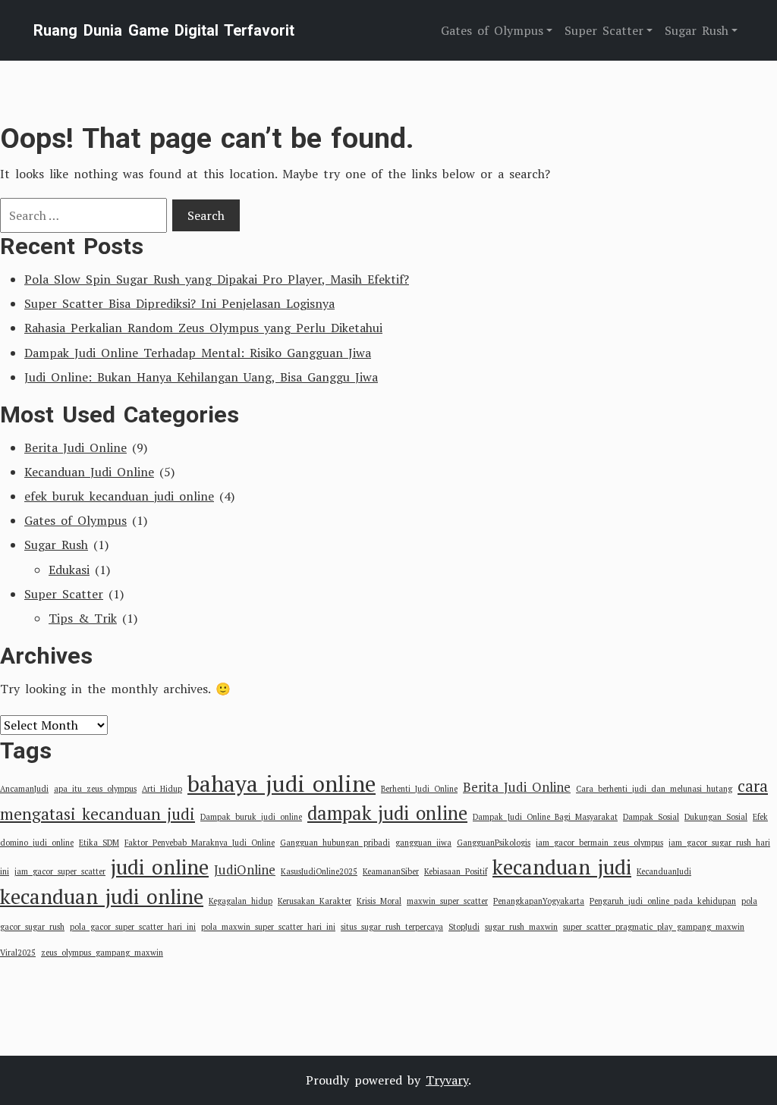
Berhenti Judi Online (419, 788)
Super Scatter (63, 593)
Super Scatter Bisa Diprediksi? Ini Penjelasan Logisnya (179, 303)
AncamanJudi (24, 788)
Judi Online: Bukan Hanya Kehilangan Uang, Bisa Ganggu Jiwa (201, 377)
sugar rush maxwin (521, 926)
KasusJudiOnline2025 (319, 871)
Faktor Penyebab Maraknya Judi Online (199, 842)
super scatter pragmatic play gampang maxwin (653, 926)
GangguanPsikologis (493, 842)
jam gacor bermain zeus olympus (599, 842)
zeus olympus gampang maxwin (102, 952)
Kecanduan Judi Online (89, 471)
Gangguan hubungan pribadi (335, 842)
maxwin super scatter (447, 901)
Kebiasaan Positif (455, 871)
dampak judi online (387, 813)
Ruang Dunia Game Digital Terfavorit (163, 30)
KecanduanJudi (664, 871)
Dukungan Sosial (715, 816)
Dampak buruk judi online (251, 816)
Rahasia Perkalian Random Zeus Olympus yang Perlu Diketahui (203, 327)
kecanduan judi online (101, 896)
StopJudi (464, 926)
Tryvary (447, 1080)
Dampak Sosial (651, 816)
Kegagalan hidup (240, 901)
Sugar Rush (56, 544)
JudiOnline (244, 870)
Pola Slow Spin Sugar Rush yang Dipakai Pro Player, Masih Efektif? (216, 279)
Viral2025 (18, 952)
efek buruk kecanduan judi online (119, 496)
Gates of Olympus (75, 520)
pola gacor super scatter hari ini (133, 926)
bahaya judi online (281, 783)
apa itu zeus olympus (95, 788)
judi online (160, 867)
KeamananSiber (391, 871)
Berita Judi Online (75, 447)
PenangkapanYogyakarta (538, 901)
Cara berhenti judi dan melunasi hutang (654, 788)
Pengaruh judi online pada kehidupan (663, 901)
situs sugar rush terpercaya (392, 926)
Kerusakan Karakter (314, 901)
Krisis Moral (379, 901)
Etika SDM (99, 842)
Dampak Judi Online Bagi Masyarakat (545, 816)
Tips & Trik (83, 618)
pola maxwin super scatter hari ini (268, 926)
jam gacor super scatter (59, 871)
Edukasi (69, 569)
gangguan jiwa (423, 842)
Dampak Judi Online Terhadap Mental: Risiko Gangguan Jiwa (197, 352)
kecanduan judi (561, 867)
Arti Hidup (162, 788)
